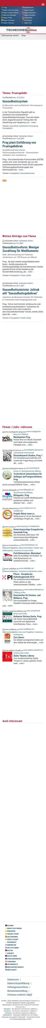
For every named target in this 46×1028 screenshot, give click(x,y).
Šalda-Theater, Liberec (23, 655)
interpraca (8, 1013)
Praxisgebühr (7, 128)
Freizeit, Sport (13, 934)
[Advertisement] (23, 65)
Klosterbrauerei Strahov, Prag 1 (27, 455)
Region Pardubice (30, 12)
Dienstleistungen (14, 928)
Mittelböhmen (28, 7)
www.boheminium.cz (29, 545)
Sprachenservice (28, 471)
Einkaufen (11, 931)
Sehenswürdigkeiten (10, 548)
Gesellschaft (18, 511)
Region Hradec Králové (10, 12)
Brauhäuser (18, 453)
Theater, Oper (18, 653)
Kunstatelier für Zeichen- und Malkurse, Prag (26, 596)
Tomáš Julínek (25, 275)
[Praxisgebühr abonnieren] (3, 181)
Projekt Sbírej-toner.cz (23, 513)
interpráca (7, 1011)
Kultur (31, 550)
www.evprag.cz (23, 526)
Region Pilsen (7, 18)
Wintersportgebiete (15, 967)
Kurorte (25, 550)
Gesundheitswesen (27, 173)
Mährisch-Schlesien (9, 15)
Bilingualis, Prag (21, 495)
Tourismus (17, 550)
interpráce (7, 1009)
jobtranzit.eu (7, 1015)
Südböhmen (28, 18)
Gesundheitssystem (15, 101)
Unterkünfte (12, 964)
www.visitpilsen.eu (26, 568)
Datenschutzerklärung (18, 983)
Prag (5, 7)
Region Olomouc (8, 23)
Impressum (13, 979)
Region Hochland (9, 20)
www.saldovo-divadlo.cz (32, 650)
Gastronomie (29, 453)
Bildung (25, 434)
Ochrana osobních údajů (19, 994)
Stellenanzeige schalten (10, 36)
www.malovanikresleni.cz (34, 590)
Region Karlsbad (29, 15)
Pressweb (21, 1017)
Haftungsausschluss (17, 987)
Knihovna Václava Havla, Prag (27, 616)
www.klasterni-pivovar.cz (33, 450)
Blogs (24, 36)
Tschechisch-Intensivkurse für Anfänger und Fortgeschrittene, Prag (27, 476)
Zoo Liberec (18, 637)
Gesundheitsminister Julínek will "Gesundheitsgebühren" (20, 291)
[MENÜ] (43, 3)
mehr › (34, 122)
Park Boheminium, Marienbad (27, 553)
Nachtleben (12, 956)
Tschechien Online (25, 136)
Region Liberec (29, 10)
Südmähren (28, 20)
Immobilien (11, 945)
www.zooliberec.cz (26, 629)
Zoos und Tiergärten (26, 632)
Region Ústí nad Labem (11, 10)
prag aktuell (30, 1003)
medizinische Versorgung (28, 126)
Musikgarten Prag (21, 437)
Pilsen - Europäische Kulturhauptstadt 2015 (23, 575)
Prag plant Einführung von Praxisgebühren (19, 144)
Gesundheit (13, 126)
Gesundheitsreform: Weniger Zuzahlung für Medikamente (20, 249)
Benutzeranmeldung (17, 990)
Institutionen (32, 571)
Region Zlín (28, 23)
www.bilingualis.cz (26, 490)
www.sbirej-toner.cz (27, 508)
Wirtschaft (12, 970)
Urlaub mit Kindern (26, 548)
